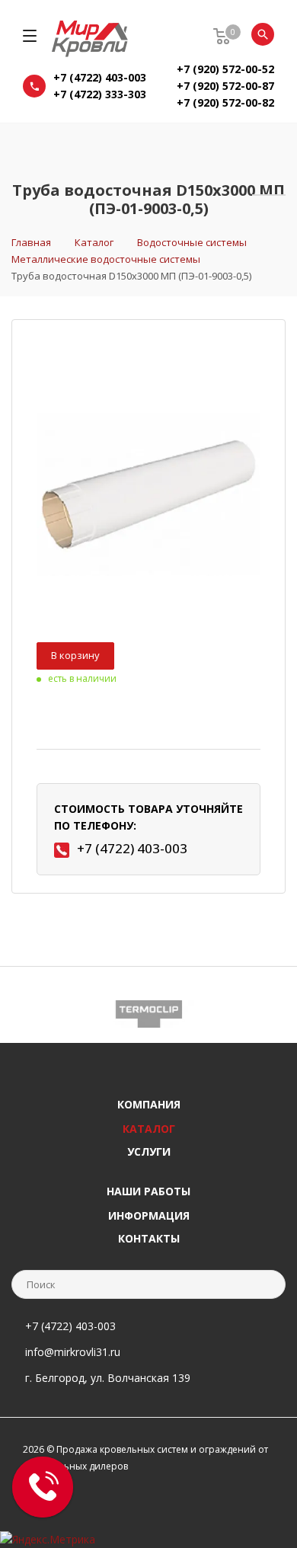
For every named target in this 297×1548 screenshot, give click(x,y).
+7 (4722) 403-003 (99, 77)
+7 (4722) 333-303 (99, 94)
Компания (148, 1104)
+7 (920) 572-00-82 (225, 102)
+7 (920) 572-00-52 (225, 69)
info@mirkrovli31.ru (72, 1352)
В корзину (75, 655)
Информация (149, 1215)
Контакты (149, 1238)
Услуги (149, 1151)
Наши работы (148, 1191)
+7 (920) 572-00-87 (225, 85)
